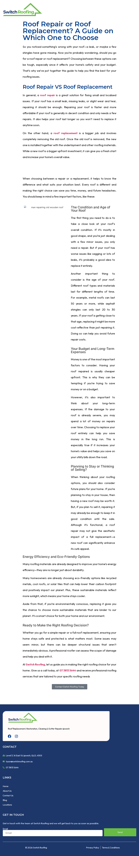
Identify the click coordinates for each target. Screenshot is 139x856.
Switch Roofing (35, 664)
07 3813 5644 (67, 670)
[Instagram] (16, 736)
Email (5, 829)
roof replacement (65, 133)
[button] (133, 10)
